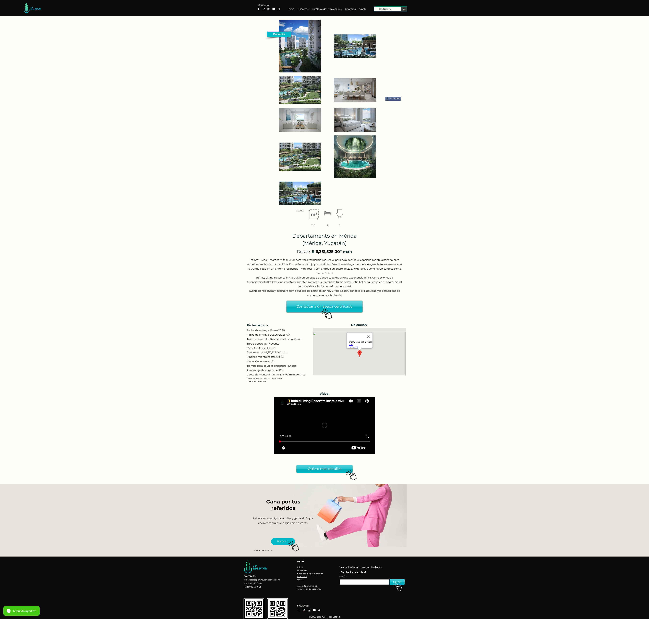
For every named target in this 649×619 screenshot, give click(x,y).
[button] (279, 34)
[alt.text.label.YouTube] (273, 9)
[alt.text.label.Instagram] (268, 9)
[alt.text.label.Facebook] (258, 9)
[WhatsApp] (279, 9)
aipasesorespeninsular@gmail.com (262, 579)
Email (342, 576)
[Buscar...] (404, 9)
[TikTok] (263, 9)
